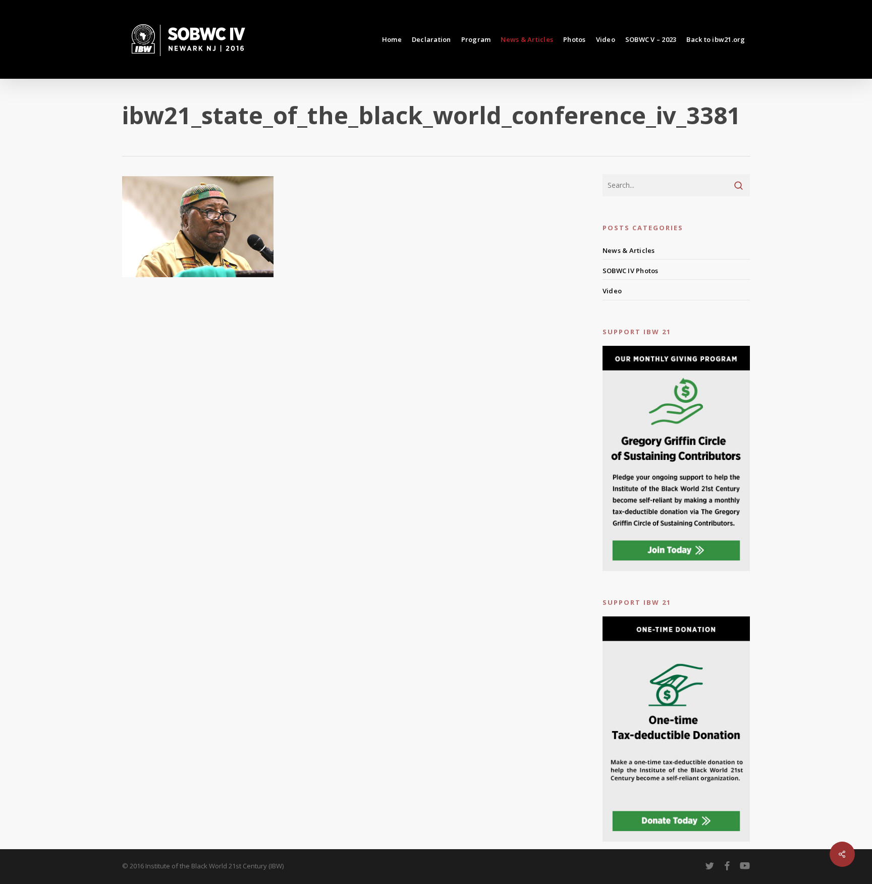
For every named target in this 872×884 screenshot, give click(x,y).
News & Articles (629, 250)
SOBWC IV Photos (631, 270)
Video (612, 290)
